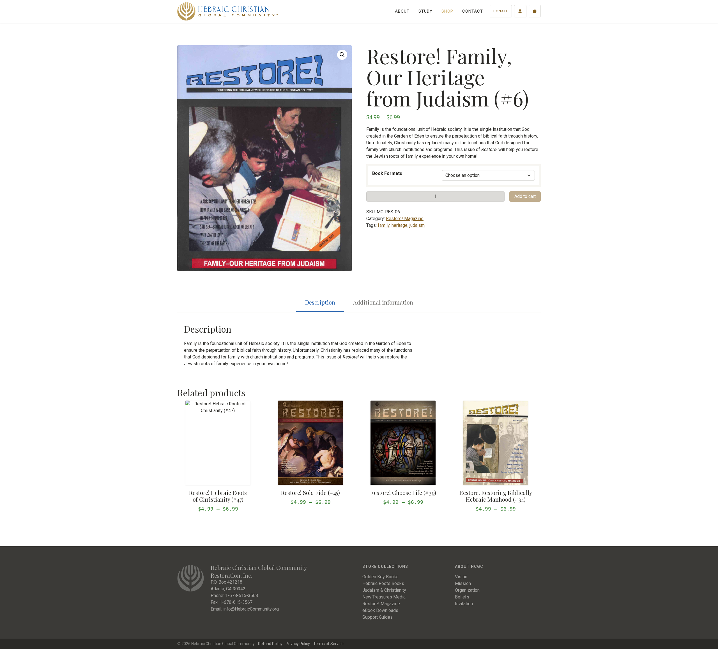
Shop (447, 11)
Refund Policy (270, 643)
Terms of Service (328, 643)
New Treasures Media (384, 597)
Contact (472, 11)
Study (425, 11)
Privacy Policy (298, 643)
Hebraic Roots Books (383, 583)
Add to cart (525, 196)
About (402, 11)
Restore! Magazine (405, 218)
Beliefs (462, 597)
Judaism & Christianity (384, 590)
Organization (467, 590)
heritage (400, 225)
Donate (500, 11)
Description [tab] (320, 302)
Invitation (464, 603)
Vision (461, 576)
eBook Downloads (380, 610)
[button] (342, 55)
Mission (463, 583)
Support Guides (377, 617)
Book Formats (387, 173)
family (384, 225)
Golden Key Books (380, 576)
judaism (417, 225)
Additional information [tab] (383, 302)
